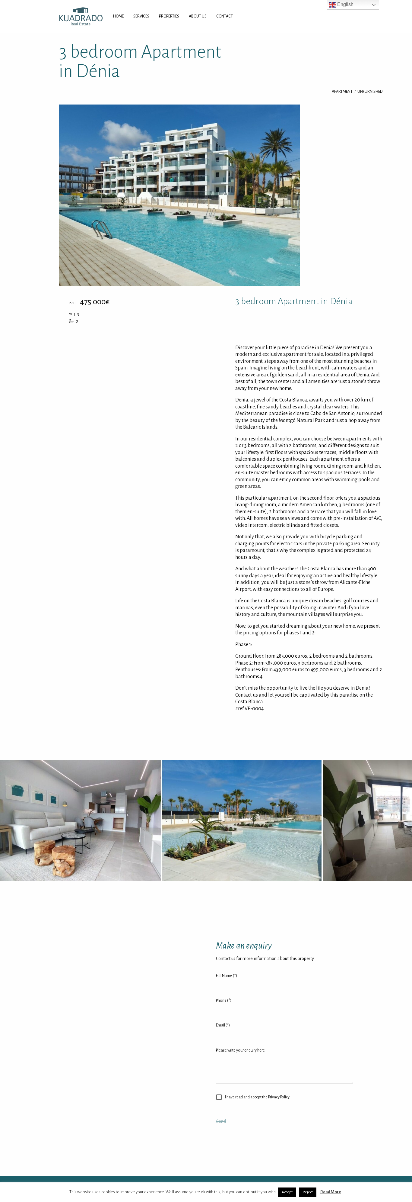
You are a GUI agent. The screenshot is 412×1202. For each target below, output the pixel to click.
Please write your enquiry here (240, 1050)
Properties (169, 16)
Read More (330, 1192)
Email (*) (223, 1025)
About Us (198, 16)
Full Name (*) (226, 976)
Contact (224, 16)
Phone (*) (223, 1000)
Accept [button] (287, 1192)
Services (141, 16)
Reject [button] (308, 1192)
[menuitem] (118, 16)
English (344, 4)
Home (118, 16)
